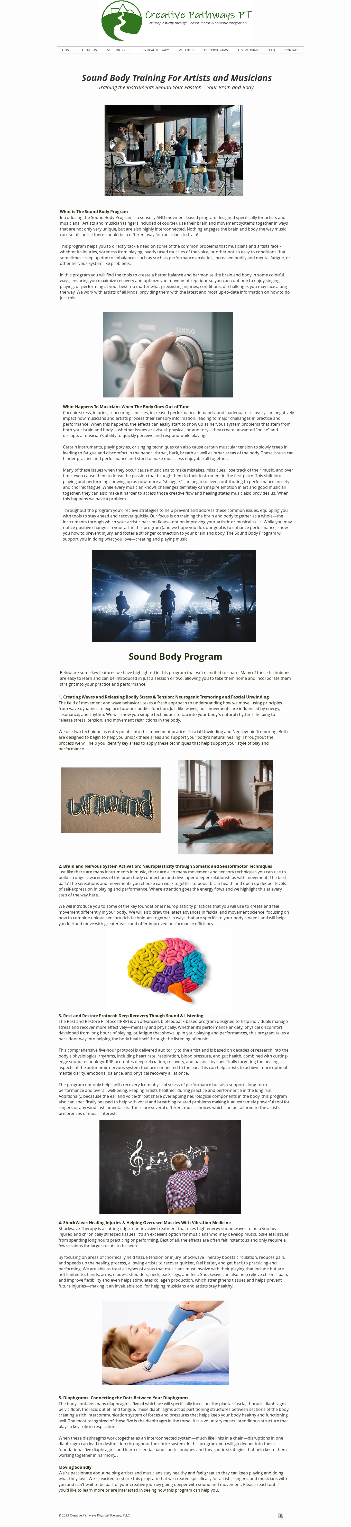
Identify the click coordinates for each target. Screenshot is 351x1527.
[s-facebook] (280, 1515)
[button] (216, 50)
